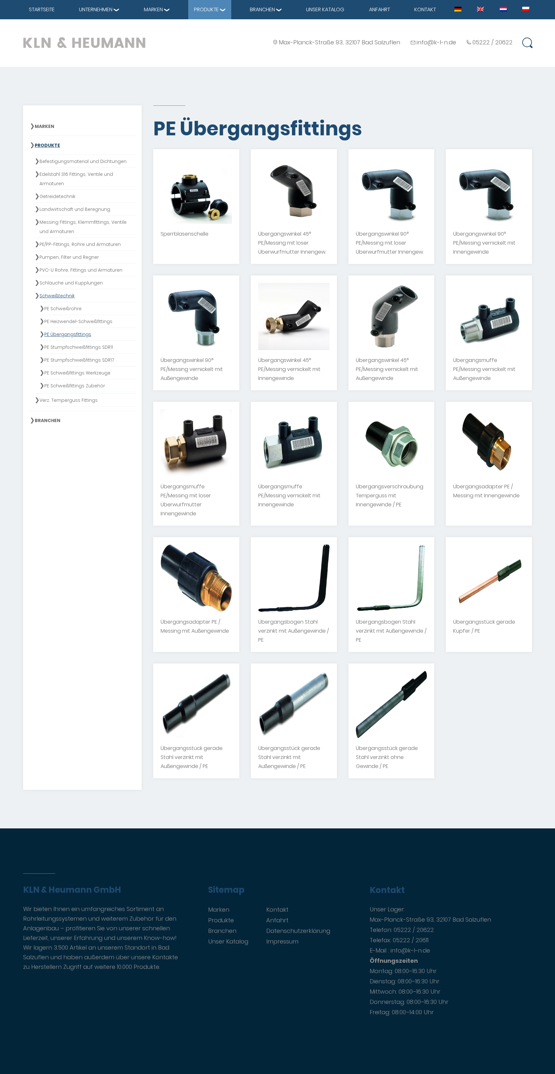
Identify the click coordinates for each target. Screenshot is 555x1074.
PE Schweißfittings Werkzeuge (77, 373)
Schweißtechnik (57, 296)
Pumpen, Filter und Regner (69, 257)
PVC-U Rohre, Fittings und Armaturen (81, 270)
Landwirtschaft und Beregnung (75, 209)
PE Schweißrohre (63, 308)
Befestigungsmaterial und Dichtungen (83, 161)
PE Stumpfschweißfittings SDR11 (78, 347)
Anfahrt (379, 9)
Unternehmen (95, 9)
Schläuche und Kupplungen (71, 283)
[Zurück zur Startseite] (84, 42)
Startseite (42, 9)
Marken (153, 9)
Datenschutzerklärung (298, 931)
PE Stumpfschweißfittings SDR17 (79, 360)
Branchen (262, 9)
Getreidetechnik (57, 196)
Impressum (282, 941)
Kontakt (425, 9)
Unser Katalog (325, 9)
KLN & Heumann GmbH (72, 890)
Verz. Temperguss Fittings (69, 400)
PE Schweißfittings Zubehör (74, 386)
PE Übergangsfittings (67, 334)
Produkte (206, 9)
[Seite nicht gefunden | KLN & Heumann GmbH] (458, 9)
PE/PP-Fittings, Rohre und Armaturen (80, 244)
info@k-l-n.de (436, 42)
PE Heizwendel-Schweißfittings (78, 321)
